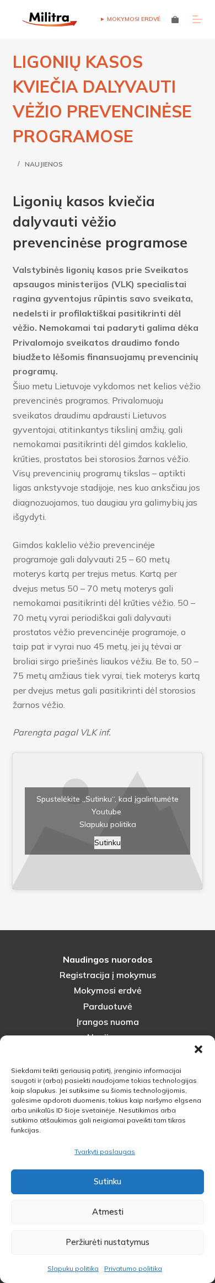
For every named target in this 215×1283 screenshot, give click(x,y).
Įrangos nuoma (108, 1021)
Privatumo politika (133, 1268)
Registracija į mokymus (108, 974)
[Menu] (197, 19)
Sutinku (107, 1181)
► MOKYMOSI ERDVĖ (130, 19)
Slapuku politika (73, 1268)
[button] (198, 1049)
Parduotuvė (107, 1006)
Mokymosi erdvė (108, 990)
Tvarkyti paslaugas (104, 1151)
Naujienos (44, 164)
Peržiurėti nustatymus (107, 1242)
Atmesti (107, 1211)
